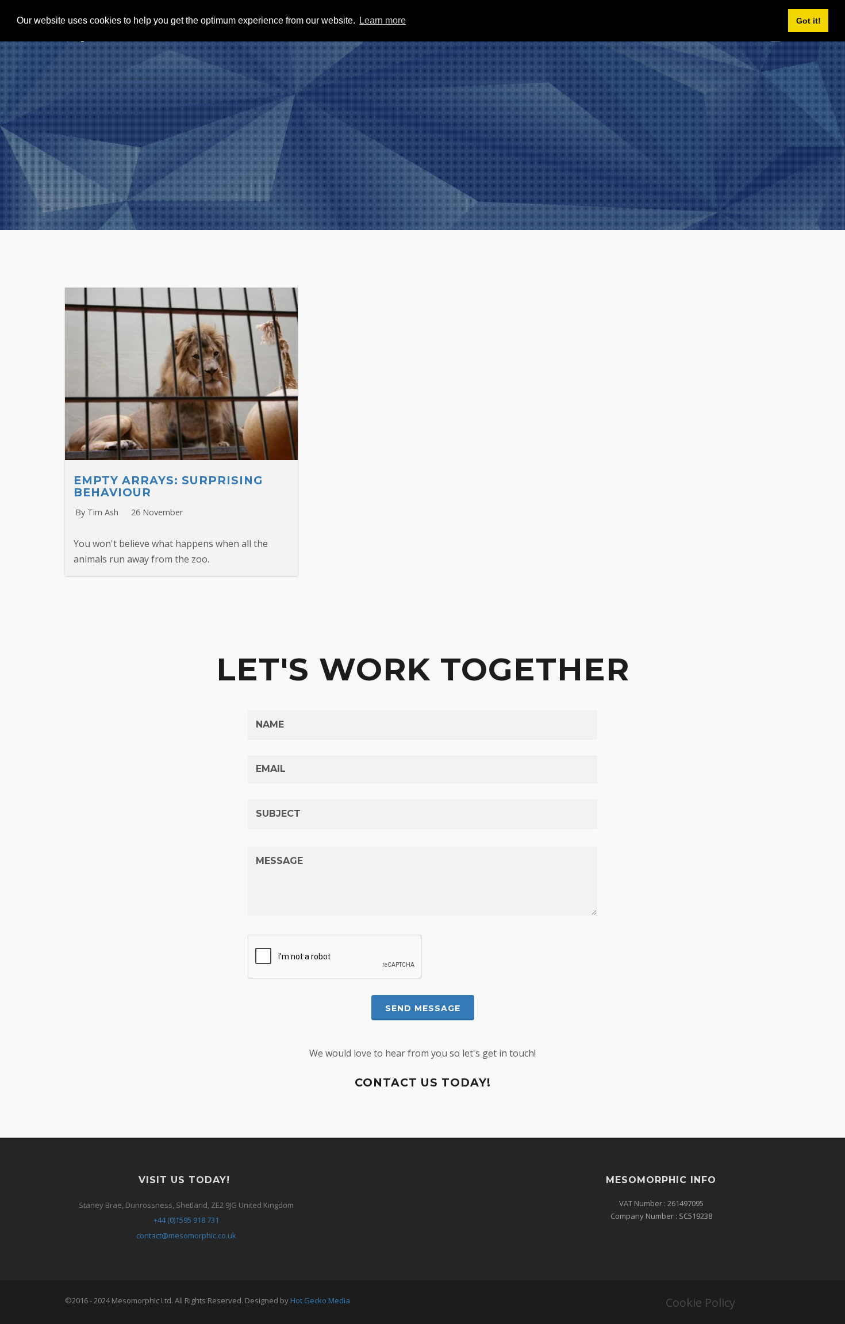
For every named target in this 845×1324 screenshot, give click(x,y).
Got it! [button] (808, 20)
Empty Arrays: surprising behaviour (168, 486)
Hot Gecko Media (320, 1300)
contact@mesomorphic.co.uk (186, 1235)
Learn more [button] (382, 20)
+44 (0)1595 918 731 (186, 1220)
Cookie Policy (700, 1302)
